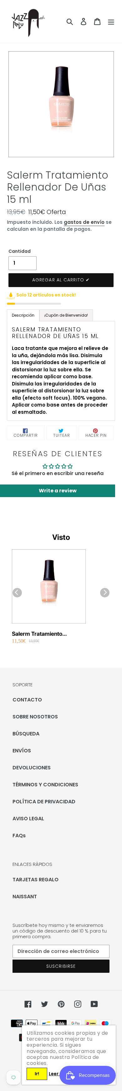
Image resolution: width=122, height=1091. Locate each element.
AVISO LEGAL (28, 818)
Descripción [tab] (23, 315)
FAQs (19, 835)
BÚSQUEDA (26, 733)
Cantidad (19, 251)
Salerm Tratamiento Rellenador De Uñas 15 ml (44, 634)
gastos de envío (84, 222)
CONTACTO (27, 699)
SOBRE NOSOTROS (35, 716)
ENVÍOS (22, 750)
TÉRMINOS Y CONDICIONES (45, 784)
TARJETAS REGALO (35, 879)
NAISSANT (25, 896)
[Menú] (111, 21)
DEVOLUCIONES (32, 767)
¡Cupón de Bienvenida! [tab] (66, 315)
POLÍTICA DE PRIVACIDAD (44, 801)
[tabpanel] (61, 371)
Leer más (59, 1074)
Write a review (58, 490)
